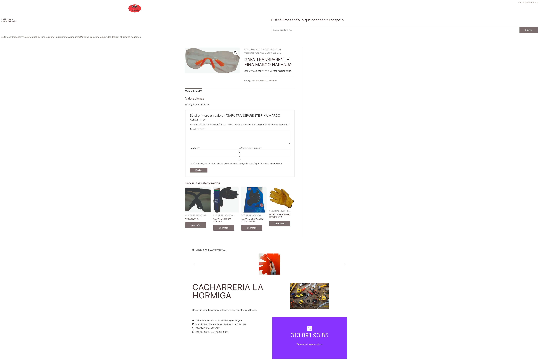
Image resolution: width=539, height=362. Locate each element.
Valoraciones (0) (193, 91)
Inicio (521, 2)
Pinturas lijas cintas (90, 37)
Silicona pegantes (131, 37)
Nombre (194, 148)
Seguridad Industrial (111, 37)
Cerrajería (31, 37)
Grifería (50, 37)
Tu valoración (197, 129)
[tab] (193, 91)
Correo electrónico (251, 148)
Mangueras (74, 37)
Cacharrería (19, 37)
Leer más (195, 225)
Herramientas (61, 37)
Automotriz (7, 37)
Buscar (528, 30)
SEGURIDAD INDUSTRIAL (262, 49)
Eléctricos (41, 37)
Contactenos (531, 2)
